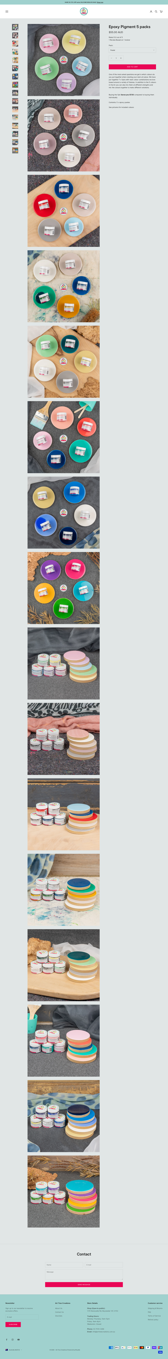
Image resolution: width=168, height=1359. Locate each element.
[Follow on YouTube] (18, 1339)
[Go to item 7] (15, 76)
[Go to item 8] (15, 84)
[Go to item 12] (15, 117)
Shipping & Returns (155, 1308)
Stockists (58, 1316)
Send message (84, 1285)
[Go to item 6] (15, 68)
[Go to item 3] (15, 43)
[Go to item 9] (15, 93)
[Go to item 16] (15, 150)
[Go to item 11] (15, 109)
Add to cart (132, 67)
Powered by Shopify (73, 1350)
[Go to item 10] (15, 101)
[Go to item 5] (15, 60)
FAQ (149, 1312)
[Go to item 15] (15, 142)
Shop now (100, 2)
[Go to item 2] (15, 35)
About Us (58, 1308)
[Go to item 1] (15, 27)
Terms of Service (154, 1316)
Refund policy (153, 1320)
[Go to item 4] (15, 52)
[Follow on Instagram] (12, 1339)
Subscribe (13, 1324)
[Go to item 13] (15, 126)
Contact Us (59, 1312)
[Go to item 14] (15, 134)
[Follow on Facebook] (6, 1339)
